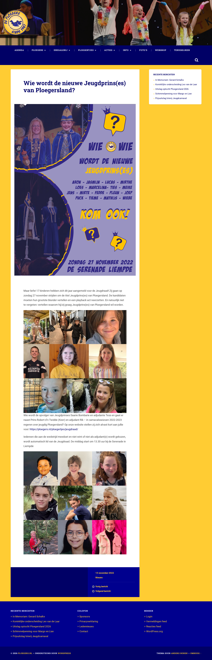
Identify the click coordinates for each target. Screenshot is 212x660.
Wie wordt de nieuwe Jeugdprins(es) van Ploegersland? (75, 86)
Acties (108, 50)
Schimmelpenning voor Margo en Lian (173, 93)
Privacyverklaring (88, 621)
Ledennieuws (86, 626)
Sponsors (84, 616)
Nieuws (99, 577)
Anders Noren (179, 653)
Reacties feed (153, 626)
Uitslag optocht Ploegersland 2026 (171, 89)
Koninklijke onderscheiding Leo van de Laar (176, 84)
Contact (83, 631)
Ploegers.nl (25, 653)
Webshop (160, 50)
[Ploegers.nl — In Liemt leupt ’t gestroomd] (15, 23)
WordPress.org (154, 631)
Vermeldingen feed (156, 621)
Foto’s (143, 50)
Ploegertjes (86, 50)
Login (149, 616)
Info (126, 50)
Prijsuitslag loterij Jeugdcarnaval (171, 98)
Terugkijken (182, 50)
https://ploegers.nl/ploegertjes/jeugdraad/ (54, 429)
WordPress (64, 653)
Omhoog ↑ (195, 653)
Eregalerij (60, 50)
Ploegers (37, 50)
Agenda (19, 50)
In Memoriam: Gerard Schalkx (169, 80)
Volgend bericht (103, 591)
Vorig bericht (101, 586)
